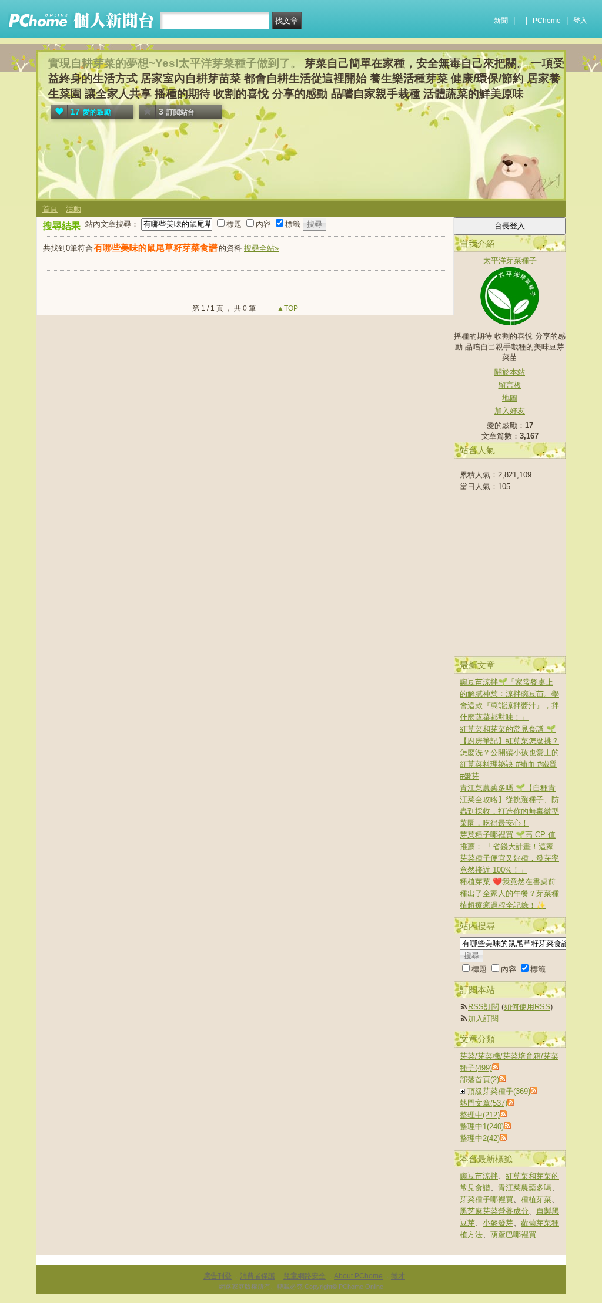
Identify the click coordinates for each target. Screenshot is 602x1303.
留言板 (510, 385)
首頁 (50, 208)
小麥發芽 (498, 1222)
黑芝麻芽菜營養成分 (494, 1211)
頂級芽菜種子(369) (498, 1091)
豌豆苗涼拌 (479, 1175)
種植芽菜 (536, 1199)
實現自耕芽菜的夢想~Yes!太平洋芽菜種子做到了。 (175, 63)
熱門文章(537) (483, 1103)
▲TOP (286, 308)
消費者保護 (257, 1276)
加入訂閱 (483, 1018)
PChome (547, 20)
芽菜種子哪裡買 (486, 1199)
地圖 (509, 397)
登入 (580, 20)
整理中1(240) (482, 1126)
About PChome (358, 1276)
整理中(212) (480, 1114)
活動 (73, 208)
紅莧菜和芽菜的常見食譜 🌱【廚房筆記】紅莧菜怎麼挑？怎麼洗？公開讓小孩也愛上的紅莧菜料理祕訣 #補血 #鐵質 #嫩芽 (509, 752)
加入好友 (509, 410)
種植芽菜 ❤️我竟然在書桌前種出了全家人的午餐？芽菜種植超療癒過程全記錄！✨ (509, 893)
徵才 (398, 1276)
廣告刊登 (217, 1276)
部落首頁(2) (479, 1079)
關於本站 (509, 372)
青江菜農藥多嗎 (524, 1187)
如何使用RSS (527, 1006)
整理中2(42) (480, 1138)
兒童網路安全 (304, 1276)
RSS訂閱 (483, 1006)
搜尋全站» (261, 248)
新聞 (501, 20)
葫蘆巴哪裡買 (513, 1234)
